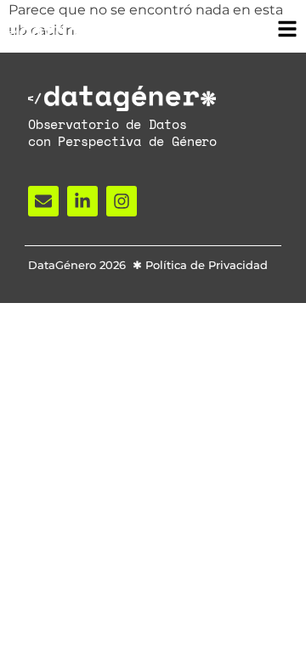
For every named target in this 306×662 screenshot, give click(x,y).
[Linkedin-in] (82, 201)
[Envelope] (43, 201)
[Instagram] (121, 201)
